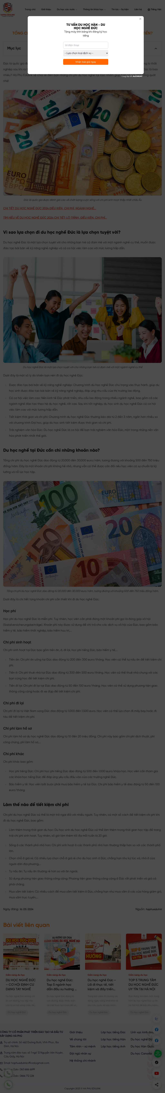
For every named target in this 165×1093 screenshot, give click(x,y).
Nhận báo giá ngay (86, 61)
